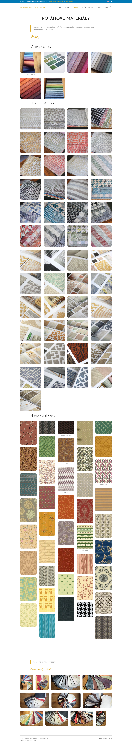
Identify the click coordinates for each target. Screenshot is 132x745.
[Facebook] (21, 1)
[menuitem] (59, 7)
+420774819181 (69, 1)
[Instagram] (23, 1)
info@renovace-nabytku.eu (56, 1)
